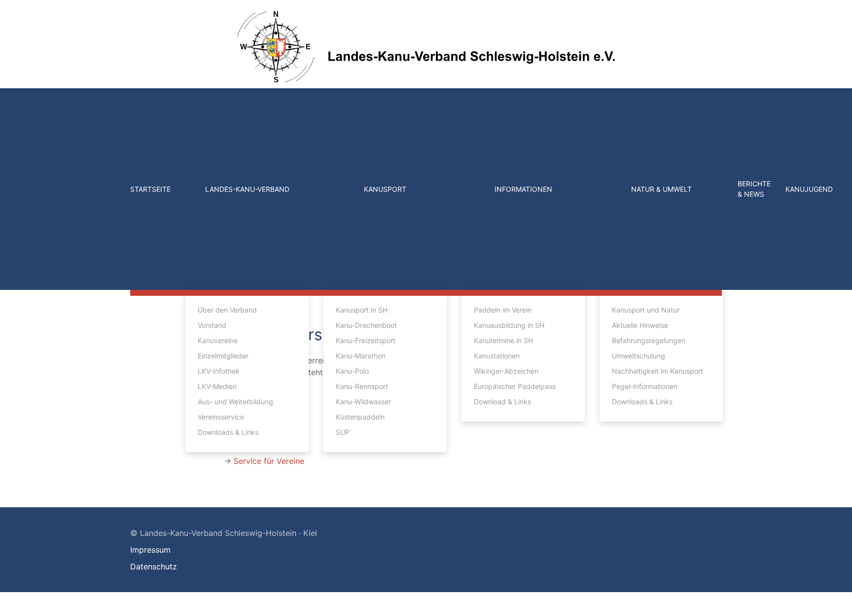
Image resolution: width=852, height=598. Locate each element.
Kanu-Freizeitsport (365, 340)
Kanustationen (497, 356)
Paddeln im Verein (503, 310)
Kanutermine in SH (503, 340)
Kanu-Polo (352, 371)
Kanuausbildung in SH (509, 325)
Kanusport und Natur (645, 310)
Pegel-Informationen (644, 386)
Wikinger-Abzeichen (506, 371)
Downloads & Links (228, 432)
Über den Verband (227, 310)
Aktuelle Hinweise (640, 325)
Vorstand (212, 325)
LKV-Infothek (219, 371)
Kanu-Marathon (361, 356)
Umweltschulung (638, 356)
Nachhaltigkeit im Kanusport (657, 371)
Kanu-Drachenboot (366, 325)
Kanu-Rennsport (362, 386)
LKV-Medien (217, 386)
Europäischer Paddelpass (515, 386)
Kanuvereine (218, 340)
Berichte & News (754, 188)
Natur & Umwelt (661, 189)
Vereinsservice (221, 417)
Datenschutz (153, 566)
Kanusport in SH (362, 310)
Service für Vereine (269, 461)
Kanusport (385, 189)
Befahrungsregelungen (648, 340)
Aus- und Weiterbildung (235, 401)
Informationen (523, 189)
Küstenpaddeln (360, 417)
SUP (343, 432)
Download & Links (502, 401)
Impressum (150, 550)
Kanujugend (809, 189)
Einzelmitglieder (223, 356)
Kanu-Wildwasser (363, 401)
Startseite (150, 189)
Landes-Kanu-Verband (247, 189)
